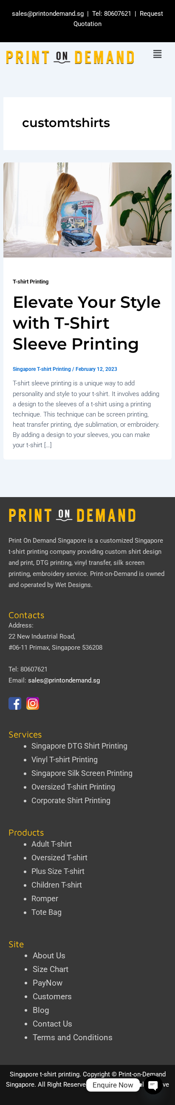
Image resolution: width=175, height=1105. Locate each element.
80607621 (117, 13)
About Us (49, 955)
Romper (44, 898)
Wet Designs (73, 585)
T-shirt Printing (30, 281)
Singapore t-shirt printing (44, 1074)
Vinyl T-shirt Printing (64, 759)
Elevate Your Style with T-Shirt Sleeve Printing (87, 323)
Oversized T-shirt (59, 857)
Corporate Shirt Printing (70, 800)
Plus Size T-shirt (58, 871)
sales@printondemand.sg (48, 13)
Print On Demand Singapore (47, 540)
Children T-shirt (56, 884)
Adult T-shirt (51, 843)
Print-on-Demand (113, 574)
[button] (157, 54)
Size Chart (50, 969)
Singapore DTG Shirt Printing (79, 745)
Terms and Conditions (73, 1037)
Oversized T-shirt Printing (73, 786)
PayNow (47, 983)
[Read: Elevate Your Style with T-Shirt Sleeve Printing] (87, 210)
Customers (52, 996)
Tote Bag (46, 912)
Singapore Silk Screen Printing (82, 773)
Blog (41, 1010)
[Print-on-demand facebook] (14, 703)
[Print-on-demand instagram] (32, 703)
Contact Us (52, 1024)
